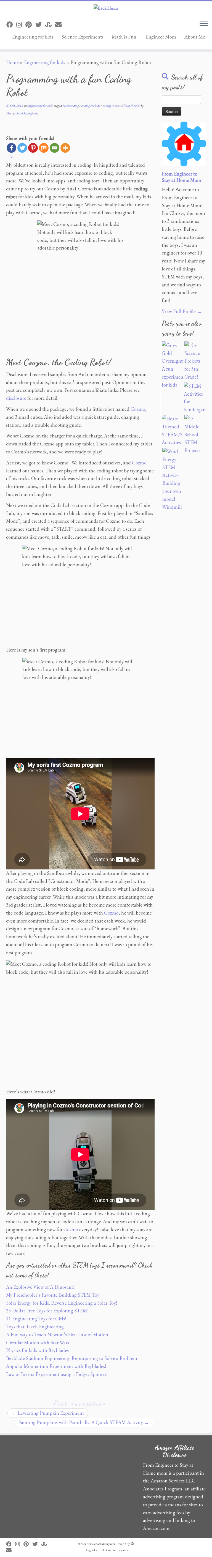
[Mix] (44, 148)
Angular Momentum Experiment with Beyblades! (56, 1366)
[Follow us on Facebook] (11, 24)
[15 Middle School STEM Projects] (195, 435)
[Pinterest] (33, 148)
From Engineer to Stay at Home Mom (181, 177)
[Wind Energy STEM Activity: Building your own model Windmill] (173, 479)
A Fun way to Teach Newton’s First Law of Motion (57, 1334)
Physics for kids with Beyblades (37, 1350)
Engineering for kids (32, 37)
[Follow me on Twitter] (40, 24)
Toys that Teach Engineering (35, 1326)
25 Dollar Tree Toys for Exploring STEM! (47, 1310)
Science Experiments (83, 37)
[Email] (54, 148)
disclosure (16, 398)
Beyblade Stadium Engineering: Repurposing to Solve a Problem (71, 1358)
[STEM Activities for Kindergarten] (194, 398)
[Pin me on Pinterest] (30, 24)
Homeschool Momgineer (22, 113)
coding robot (110, 105)
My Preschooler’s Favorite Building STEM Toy (52, 1295)
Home (12, 62)
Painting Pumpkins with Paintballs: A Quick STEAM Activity (83, 1422)
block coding (70, 105)
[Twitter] (22, 148)
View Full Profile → (182, 311)
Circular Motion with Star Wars (37, 1342)
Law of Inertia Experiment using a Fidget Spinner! (56, 1374)
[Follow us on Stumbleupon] (50, 24)
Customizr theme (116, 1550)
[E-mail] (60, 24)
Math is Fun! (124, 37)
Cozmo (138, 409)
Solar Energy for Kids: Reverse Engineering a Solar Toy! (61, 1303)
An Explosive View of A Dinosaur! (40, 1287)
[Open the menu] (204, 24)
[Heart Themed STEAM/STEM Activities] (172, 431)
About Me (194, 37)
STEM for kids (131, 105)
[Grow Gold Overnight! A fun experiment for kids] (172, 365)
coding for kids (90, 105)
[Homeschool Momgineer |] (106, 8)
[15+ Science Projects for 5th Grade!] (195, 361)
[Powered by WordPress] (132, 1543)
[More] (65, 148)
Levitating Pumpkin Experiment (48, 1413)
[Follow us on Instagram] (20, 24)
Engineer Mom (161, 37)
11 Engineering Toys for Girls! (36, 1318)
